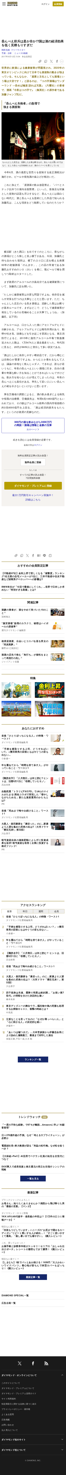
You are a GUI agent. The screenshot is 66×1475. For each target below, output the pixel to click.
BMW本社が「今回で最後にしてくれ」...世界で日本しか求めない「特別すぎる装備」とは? (33, 588)
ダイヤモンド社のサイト (14, 1439)
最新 (9, 911)
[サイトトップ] (12, 4)
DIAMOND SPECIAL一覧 (15, 1295)
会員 (56, 911)
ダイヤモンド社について (14, 1449)
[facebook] (33, 1364)
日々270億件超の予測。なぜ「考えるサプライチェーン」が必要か (33, 1136)
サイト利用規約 (9, 1398)
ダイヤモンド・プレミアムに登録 (33, 485)
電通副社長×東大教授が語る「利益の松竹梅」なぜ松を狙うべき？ (33, 1147)
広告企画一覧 (9, 1303)
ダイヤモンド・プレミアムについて (18, 1388)
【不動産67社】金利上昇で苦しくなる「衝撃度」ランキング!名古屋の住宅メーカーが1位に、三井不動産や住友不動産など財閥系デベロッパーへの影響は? (33, 576)
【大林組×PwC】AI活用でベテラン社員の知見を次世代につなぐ (33, 1157)
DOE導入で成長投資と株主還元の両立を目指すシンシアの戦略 (33, 1168)
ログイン (45, 4)
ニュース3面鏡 (21, 53)
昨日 (25, 911)
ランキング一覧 (33, 1059)
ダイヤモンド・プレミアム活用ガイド (19, 1393)
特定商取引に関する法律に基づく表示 (19, 1403)
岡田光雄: (13, 49)
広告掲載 (6, 1419)
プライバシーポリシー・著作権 (16, 1409)
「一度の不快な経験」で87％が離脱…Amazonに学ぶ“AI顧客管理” (33, 1126)
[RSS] (46, 1364)
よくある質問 (8, 1414)
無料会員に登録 (33, 462)
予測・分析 (7, 53)
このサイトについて (11, 1382)
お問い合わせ (8, 1424)
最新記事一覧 (33, 1277)
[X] (19, 1364)
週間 (41, 911)
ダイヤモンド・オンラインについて (19, 1375)
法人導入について (10, 1430)
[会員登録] (58, 4)
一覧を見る (33, 1178)
